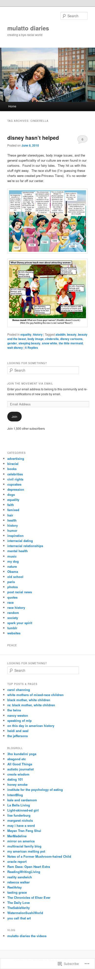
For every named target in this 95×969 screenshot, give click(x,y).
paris (11, 581)
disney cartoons (71, 339)
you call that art (19, 918)
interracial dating (20, 540)
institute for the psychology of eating (35, 789)
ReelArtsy (14, 887)
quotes (12, 597)
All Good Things (19, 764)
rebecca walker (18, 882)
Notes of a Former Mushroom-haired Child (39, 856)
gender (12, 343)
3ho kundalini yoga (21, 753)
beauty (71, 334)
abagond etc (16, 759)
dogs (11, 494)
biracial (13, 463)
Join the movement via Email (30, 383)
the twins (14, 710)
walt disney (15, 347)
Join (14, 416)
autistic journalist (20, 769)
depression (15, 489)
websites (13, 633)
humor (12, 530)
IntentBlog (15, 795)
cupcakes (14, 484)
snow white (49, 343)
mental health (17, 551)
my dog (13, 561)
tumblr (12, 628)
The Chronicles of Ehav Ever (28, 897)
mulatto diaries (28, 28)
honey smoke (17, 784)
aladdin (61, 334)
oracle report (17, 861)
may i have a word (21, 825)
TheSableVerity (18, 907)
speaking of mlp (19, 720)
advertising (15, 458)
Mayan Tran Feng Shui (24, 830)
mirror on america (21, 841)
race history (16, 607)
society (12, 617)
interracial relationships (25, 545)
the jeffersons (17, 735)
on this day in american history (30, 725)
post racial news (19, 592)
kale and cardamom (22, 800)
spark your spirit (19, 622)
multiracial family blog (24, 846)
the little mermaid (71, 343)
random (13, 612)
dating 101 (15, 779)
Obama (12, 571)
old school (15, 576)
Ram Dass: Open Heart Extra (28, 866)
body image (36, 339)
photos (12, 587)
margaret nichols (20, 820)
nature (12, 566)
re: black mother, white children (31, 705)
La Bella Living (18, 805)
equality (25, 334)
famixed (13, 509)
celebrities (15, 474)
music (12, 556)
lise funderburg (18, 815)
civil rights (15, 479)
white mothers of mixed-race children (35, 694)
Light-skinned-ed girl (23, 810)
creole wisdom (18, 774)
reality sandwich (19, 877)
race (10, 602)
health (12, 520)
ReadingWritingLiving (23, 871)
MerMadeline (17, 836)
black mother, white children (28, 700)
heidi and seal (17, 730)
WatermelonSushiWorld (25, 912)
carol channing (18, 689)
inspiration (15, 535)
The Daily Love (18, 902)
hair (10, 515)
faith (10, 504)
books (12, 468)
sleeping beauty (29, 343)
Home (12, 106)
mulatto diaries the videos (27, 936)
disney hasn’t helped (33, 137)
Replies (31, 347)
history (38, 334)
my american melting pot (26, 851)
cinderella (52, 339)
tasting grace (17, 892)
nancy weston (17, 715)
